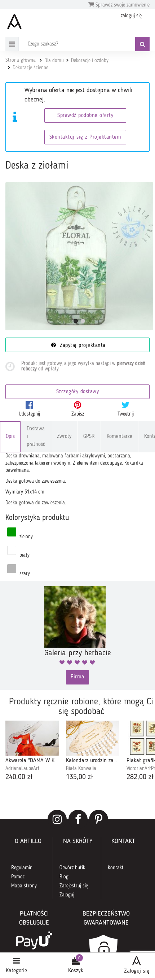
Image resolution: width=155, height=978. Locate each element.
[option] (32, 752)
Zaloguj (66, 894)
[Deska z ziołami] (79, 256)
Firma (77, 677)
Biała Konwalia (81, 768)
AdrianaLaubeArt (22, 768)
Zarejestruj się (73, 885)
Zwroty (64, 436)
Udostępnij (29, 414)
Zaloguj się (136, 971)
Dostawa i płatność (36, 436)
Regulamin (21, 867)
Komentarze (119, 436)
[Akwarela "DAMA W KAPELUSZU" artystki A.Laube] (32, 738)
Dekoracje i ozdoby (89, 60)
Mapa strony (24, 885)
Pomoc (18, 876)
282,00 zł (140, 777)
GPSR (89, 436)
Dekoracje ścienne (30, 67)
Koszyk (75, 971)
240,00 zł (19, 777)
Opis (10, 436)
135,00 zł (79, 777)
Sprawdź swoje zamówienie (122, 5)
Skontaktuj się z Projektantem (85, 137)
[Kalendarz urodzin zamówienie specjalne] (92, 738)
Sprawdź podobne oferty (85, 115)
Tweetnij (126, 414)
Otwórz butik (72, 867)
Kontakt (116, 867)
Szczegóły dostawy (77, 392)
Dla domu (54, 60)
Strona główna (20, 60)
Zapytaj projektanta (82, 345)
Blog (63, 876)
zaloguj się (131, 15)
